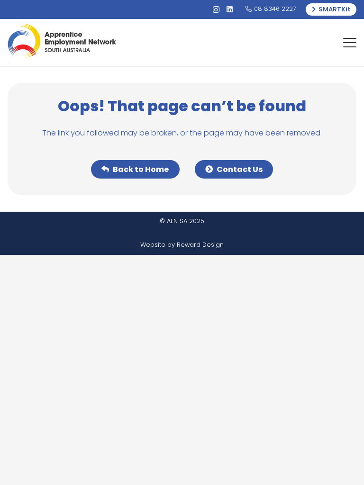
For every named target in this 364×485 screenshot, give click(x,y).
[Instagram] (216, 10)
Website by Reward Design (182, 245)
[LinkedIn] (230, 10)
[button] (350, 42)
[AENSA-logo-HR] (62, 43)
